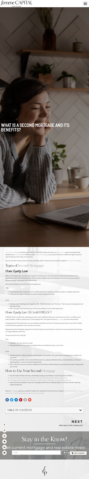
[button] (85, 3)
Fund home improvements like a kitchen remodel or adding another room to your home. (39, 378)
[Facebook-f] (4, 424)
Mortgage (49, 371)
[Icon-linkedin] (4, 447)
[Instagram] (4, 430)
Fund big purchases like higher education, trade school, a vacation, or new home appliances (40, 380)
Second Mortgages (31, 265)
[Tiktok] (4, 436)
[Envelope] (4, 453)
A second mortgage (12, 252)
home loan (60, 252)
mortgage (18, 255)
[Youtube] (4, 441)
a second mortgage (41, 255)
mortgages (14, 391)
